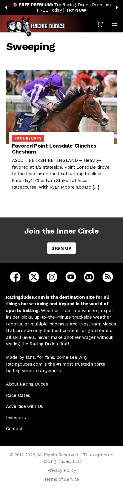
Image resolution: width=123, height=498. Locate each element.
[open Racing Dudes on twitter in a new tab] (34, 276)
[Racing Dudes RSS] (107, 276)
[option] (61, 7)
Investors (16, 417)
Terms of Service (61, 479)
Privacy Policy (61, 470)
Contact (14, 428)
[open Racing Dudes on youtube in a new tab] (70, 276)
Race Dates (18, 395)
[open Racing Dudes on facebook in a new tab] (15, 276)
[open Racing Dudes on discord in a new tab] (89, 276)
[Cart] (100, 23)
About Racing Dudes (27, 384)
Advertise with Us (24, 406)
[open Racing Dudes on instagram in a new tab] (52, 276)
